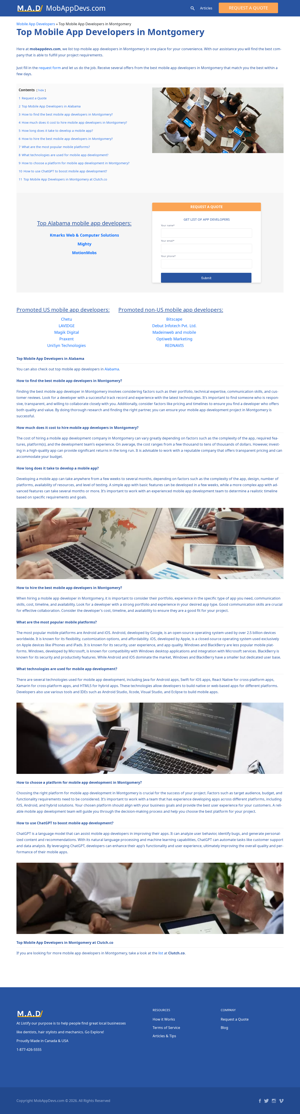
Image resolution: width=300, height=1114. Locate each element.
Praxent (66, 338)
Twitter (266, 1100)
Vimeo (281, 1100)
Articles (206, 8)
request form (50, 67)
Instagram (274, 1100)
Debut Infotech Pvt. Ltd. (174, 325)
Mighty (84, 243)
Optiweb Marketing (174, 338)
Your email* (167, 240)
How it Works (164, 1019)
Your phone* (168, 256)
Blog (224, 1027)
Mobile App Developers (35, 23)
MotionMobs (84, 252)
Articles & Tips (164, 1036)
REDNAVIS (174, 345)
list (160, 953)
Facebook (260, 1100)
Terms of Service (166, 1027)
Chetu (66, 319)
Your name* (168, 225)
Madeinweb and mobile (174, 332)
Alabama (112, 369)
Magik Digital (66, 332)
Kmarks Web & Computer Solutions (84, 235)
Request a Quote (248, 8)
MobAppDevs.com (76, 8)
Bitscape (174, 319)
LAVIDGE (67, 325)
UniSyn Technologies (66, 345)
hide (41, 90)
